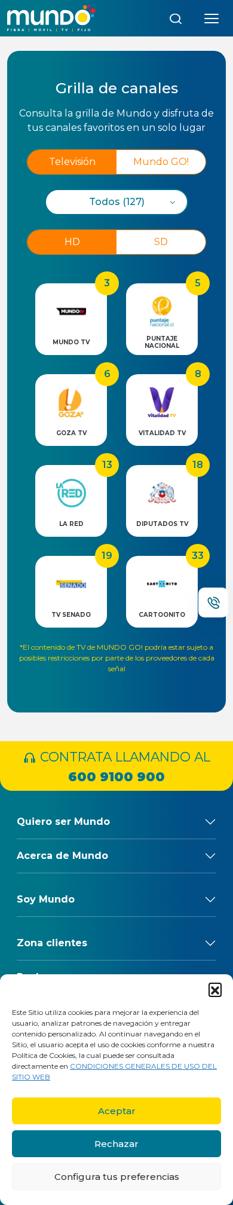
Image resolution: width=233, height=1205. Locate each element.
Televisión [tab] (72, 161)
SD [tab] (161, 241)
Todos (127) (117, 201)
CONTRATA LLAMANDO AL (123, 766)
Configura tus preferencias (116, 1176)
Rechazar (116, 1143)
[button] (215, 989)
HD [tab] (72, 241)
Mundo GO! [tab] (161, 161)
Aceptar (117, 1111)
